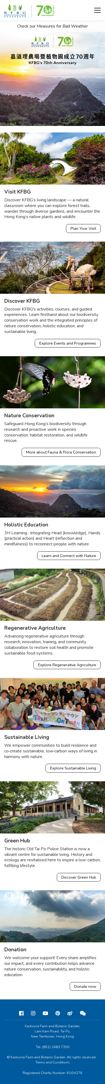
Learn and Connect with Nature (69, 555)
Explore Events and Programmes (67, 343)
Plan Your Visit (83, 228)
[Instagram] (33, 1013)
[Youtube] (45, 1013)
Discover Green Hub (78, 877)
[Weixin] (83, 1013)
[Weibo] (70, 1013)
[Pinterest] (57, 1013)
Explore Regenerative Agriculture (67, 665)
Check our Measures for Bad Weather (52, 26)
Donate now (85, 986)
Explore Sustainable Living (73, 768)
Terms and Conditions (53, 1062)
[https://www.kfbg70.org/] (52, 73)
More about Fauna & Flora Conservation (61, 452)
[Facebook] (21, 1013)
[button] (97, 10)
